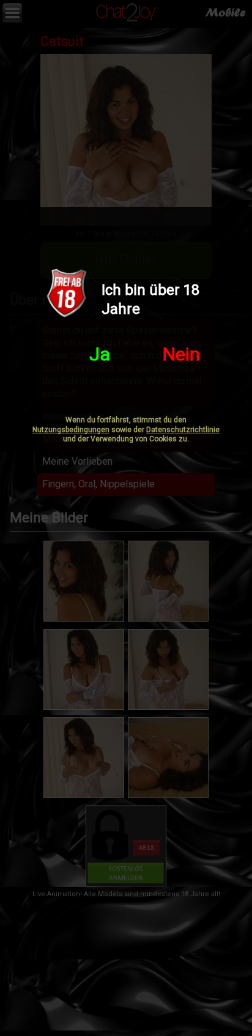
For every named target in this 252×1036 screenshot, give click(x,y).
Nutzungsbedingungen (70, 429)
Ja (99, 354)
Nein (181, 354)
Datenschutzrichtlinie (183, 429)
